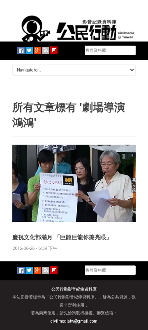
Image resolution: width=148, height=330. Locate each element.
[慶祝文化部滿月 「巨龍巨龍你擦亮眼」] (74, 183)
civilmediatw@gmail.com (74, 321)
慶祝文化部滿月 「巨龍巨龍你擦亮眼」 (62, 237)
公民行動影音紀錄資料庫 (74, 289)
